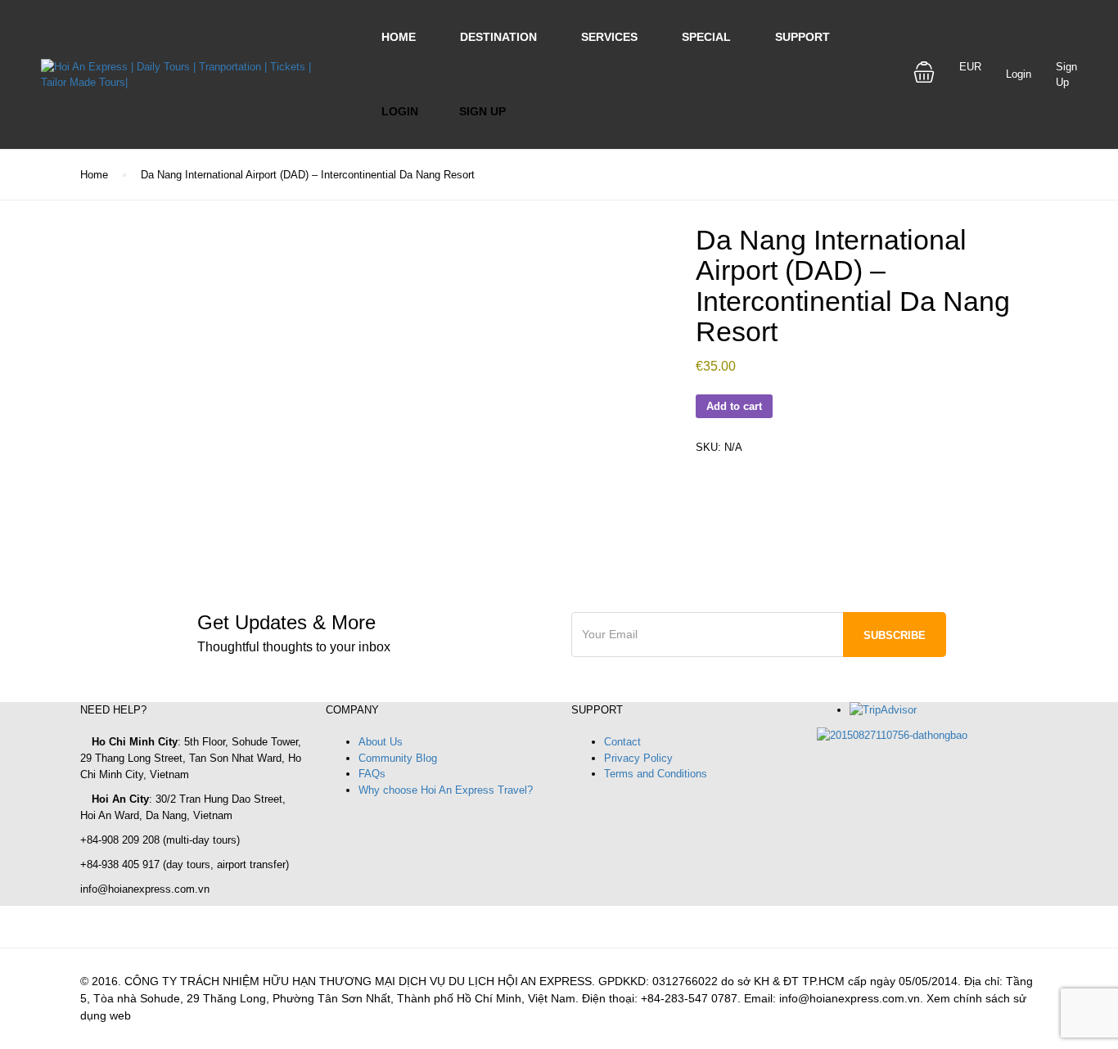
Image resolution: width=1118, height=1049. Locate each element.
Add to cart (734, 406)
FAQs (371, 774)
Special (706, 36)
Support (802, 36)
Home (398, 36)
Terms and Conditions (655, 774)
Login (399, 111)
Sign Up (482, 111)
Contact (622, 742)
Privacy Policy (638, 758)
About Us (380, 742)
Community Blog (397, 758)
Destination (498, 36)
